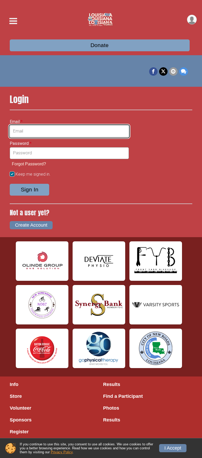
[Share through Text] (183, 71)
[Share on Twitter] (163, 71)
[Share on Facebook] (153, 71)
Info (14, 384)
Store (16, 396)
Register (19, 431)
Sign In (29, 189)
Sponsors (21, 420)
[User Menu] (192, 19)
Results (111, 384)
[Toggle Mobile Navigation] (13, 21)
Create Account (31, 225)
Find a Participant (123, 396)
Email (16, 121)
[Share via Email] (173, 71)
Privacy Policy (62, 452)
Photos (111, 408)
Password (21, 143)
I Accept (172, 448)
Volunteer (20, 408)
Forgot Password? (29, 164)
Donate (99, 45)
